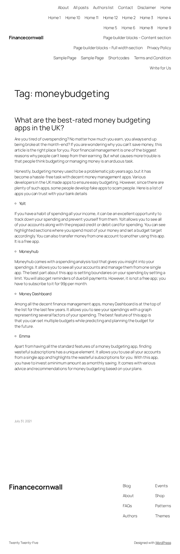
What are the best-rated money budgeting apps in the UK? (82, 124)
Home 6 (128, 27)
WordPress (163, 542)
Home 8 (146, 27)
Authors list (103, 7)
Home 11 (91, 17)
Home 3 (146, 17)
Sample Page (64, 57)
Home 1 (54, 17)
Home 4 (164, 17)
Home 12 (110, 17)
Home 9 (164, 27)
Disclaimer (147, 7)
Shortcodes (118, 57)
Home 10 (72, 17)
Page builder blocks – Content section (137, 37)
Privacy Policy (159, 47)
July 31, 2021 (23, 421)
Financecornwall (26, 37)
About (63, 7)
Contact (125, 7)
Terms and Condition (152, 57)
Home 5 (110, 27)
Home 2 (128, 17)
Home (166, 7)
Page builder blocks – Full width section (108, 47)
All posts (81, 7)
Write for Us (160, 68)
